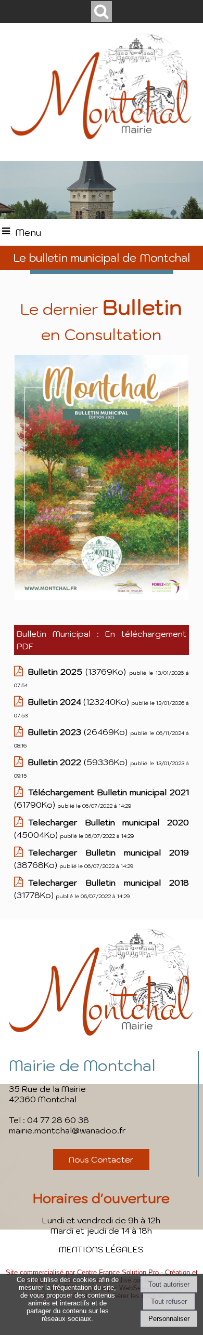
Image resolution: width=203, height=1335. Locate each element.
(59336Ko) (79, 762)
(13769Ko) (78, 671)
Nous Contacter (101, 1159)
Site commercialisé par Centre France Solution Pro (82, 1272)
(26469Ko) (79, 732)
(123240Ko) (80, 702)
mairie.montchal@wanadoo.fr (67, 1130)
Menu (28, 232)
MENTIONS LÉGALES (101, 1249)
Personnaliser (168, 1319)
